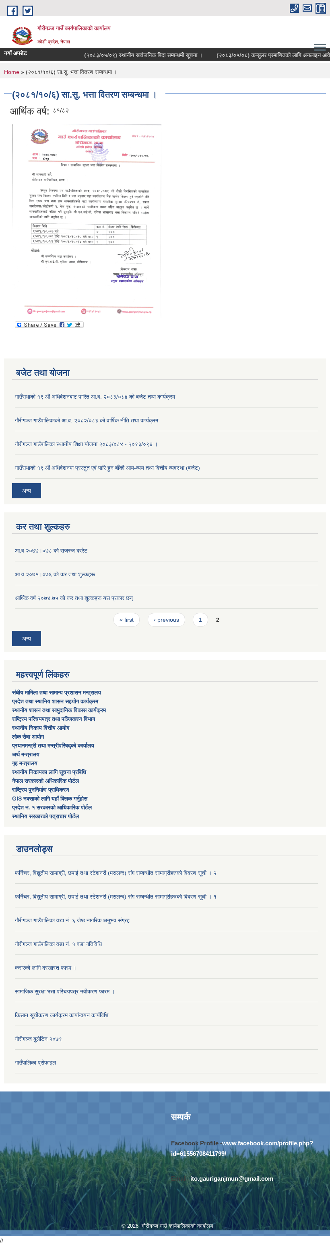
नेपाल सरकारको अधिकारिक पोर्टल (45, 781)
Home (11, 72)
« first (127, 619)
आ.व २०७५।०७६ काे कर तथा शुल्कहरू (55, 574)
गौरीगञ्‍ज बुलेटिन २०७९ (38, 1039)
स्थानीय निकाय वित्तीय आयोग (41, 728)
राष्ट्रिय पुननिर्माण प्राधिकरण (40, 789)
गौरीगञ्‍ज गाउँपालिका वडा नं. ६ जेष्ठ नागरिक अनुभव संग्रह (72, 920)
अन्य (26, 490)
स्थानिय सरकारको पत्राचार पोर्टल (45, 816)
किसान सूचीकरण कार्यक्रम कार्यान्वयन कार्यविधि (61, 1015)
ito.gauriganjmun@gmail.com (231, 1178)
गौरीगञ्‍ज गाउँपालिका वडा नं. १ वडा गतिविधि (58, 944)
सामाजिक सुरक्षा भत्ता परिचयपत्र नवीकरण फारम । (65, 991)
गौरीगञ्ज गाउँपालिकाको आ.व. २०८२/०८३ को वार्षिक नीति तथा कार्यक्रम (86, 420)
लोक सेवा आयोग (28, 736)
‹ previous (166, 619)
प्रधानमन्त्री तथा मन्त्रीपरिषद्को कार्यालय (54, 745)
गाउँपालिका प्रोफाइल (35, 1062)
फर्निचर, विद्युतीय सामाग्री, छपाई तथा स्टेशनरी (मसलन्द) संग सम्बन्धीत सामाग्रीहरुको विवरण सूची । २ (116, 873)
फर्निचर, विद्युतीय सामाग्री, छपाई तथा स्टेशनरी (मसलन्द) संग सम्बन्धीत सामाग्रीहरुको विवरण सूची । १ (116, 896)
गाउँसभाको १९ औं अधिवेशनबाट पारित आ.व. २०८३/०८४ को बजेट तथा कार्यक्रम (95, 396)
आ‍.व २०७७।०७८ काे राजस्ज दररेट (51, 550)
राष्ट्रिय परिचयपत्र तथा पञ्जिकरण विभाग (54, 719)
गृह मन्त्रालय (24, 763)
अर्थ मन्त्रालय (25, 754)
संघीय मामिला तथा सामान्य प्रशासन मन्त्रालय (57, 692)
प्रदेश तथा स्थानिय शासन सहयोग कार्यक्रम (56, 701)
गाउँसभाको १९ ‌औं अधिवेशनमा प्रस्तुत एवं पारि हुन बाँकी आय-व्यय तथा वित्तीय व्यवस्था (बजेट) (107, 468)
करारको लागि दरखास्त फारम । (45, 967)
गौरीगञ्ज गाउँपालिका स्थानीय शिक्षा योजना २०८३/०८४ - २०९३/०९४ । (86, 444)
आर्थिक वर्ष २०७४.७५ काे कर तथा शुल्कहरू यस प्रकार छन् (74, 598)
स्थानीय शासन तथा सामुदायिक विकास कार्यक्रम (59, 710)
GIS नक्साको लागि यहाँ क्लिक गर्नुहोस (49, 798)
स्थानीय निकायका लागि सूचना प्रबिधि (49, 772)
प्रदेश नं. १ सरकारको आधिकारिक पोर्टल (52, 807)
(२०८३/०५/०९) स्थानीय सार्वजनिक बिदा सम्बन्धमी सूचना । (134, 55)
